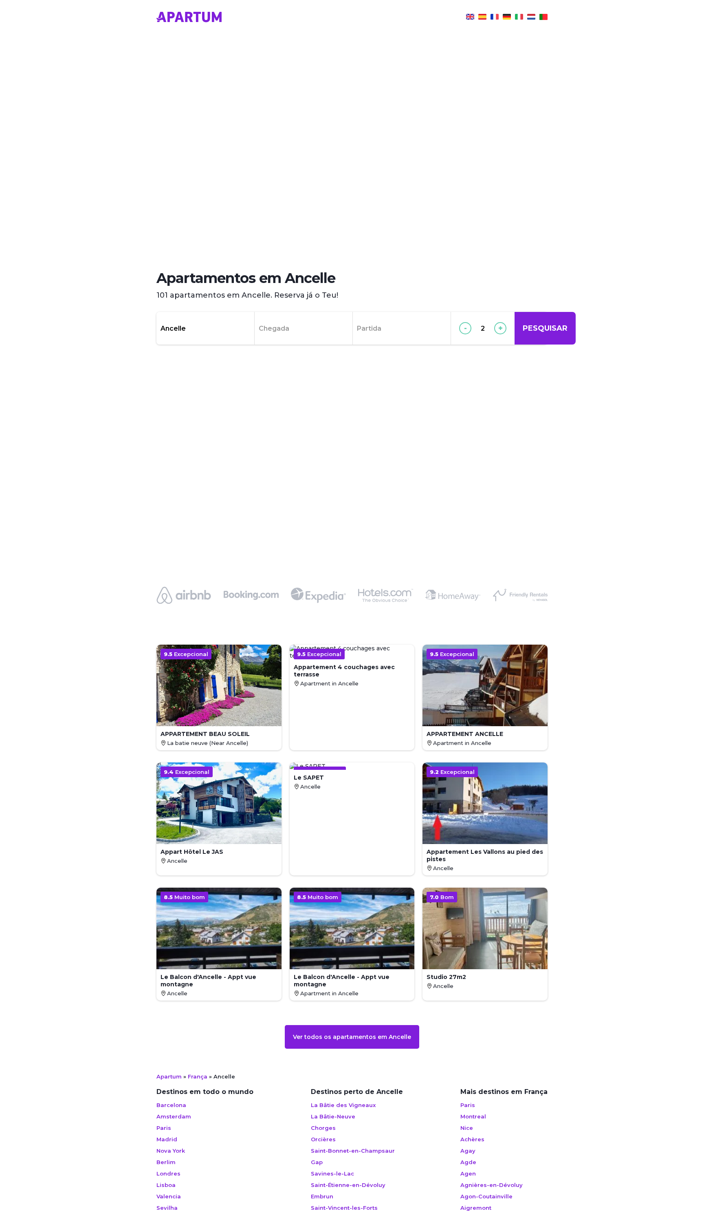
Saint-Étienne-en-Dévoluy (348, 1185)
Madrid (166, 1139)
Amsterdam (173, 1116)
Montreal (473, 1116)
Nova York (170, 1150)
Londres (168, 1173)
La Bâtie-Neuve (333, 1116)
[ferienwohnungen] (507, 18)
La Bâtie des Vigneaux (343, 1105)
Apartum (169, 1076)
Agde (468, 1162)
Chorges (323, 1128)
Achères (472, 1139)
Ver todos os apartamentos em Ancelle (352, 1037)
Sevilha (167, 1207)
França (197, 1076)
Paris (163, 1128)
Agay (467, 1150)
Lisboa (166, 1185)
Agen (468, 1173)
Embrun (322, 1196)
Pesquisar (545, 328)
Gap (317, 1162)
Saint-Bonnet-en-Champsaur (353, 1150)
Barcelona (171, 1105)
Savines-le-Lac (332, 1173)
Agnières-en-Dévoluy (491, 1185)
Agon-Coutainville (486, 1196)
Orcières (323, 1139)
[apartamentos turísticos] (482, 18)
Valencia (168, 1196)
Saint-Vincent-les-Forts (344, 1207)
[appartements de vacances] (495, 18)
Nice (466, 1128)
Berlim (166, 1162)
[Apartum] (189, 18)
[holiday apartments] (470, 18)
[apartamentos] (543, 18)
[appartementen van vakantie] (531, 18)
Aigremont (475, 1207)
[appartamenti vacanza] (519, 18)
